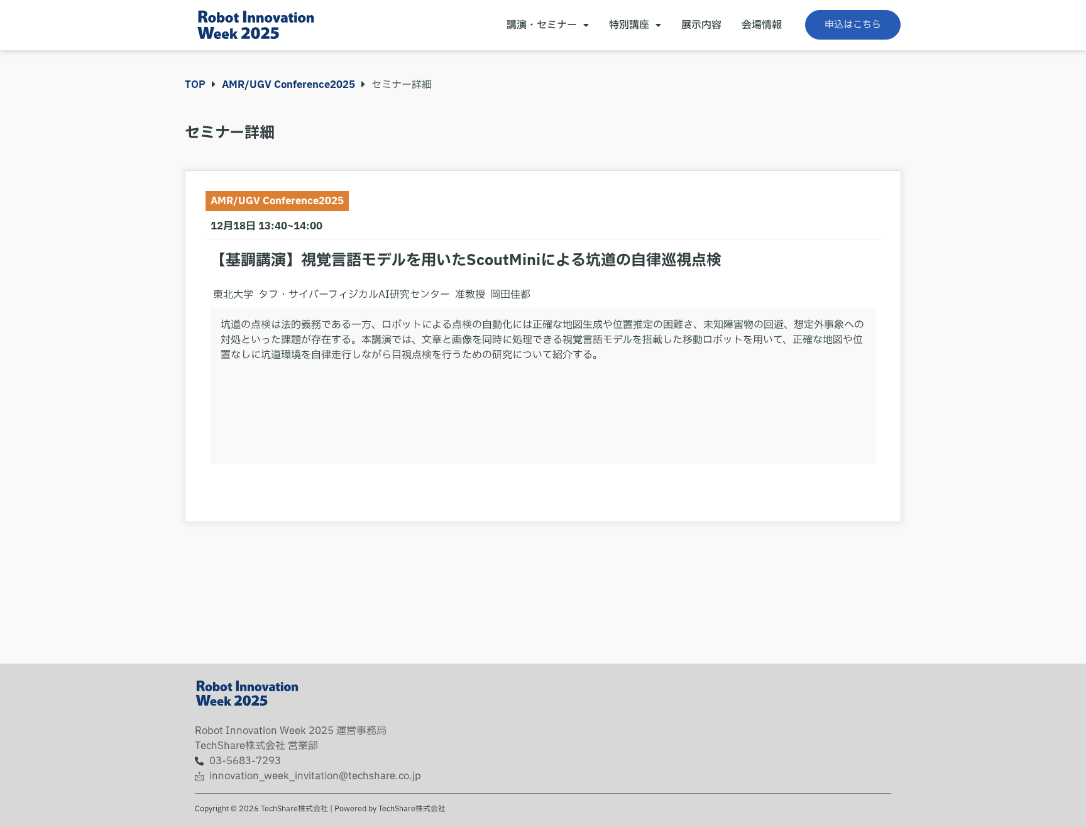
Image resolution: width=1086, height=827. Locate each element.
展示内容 (701, 25)
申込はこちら (853, 25)
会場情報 (762, 25)
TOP (195, 84)
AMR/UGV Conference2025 (288, 84)
